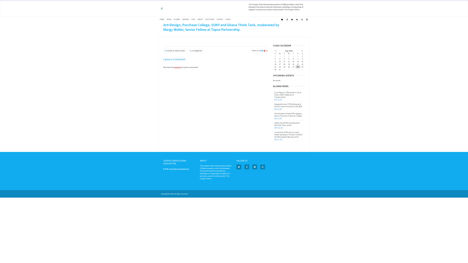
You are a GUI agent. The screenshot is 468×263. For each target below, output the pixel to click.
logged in (177, 67)
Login (227, 19)
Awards (185, 19)
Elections (209, 19)
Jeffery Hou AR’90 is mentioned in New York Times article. (287, 124)
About (200, 19)
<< (275, 50)
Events (220, 19)
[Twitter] (292, 19)
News (169, 19)
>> (302, 50)
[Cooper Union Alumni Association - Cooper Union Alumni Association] (162, 9)
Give (193, 19)
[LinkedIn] (297, 19)
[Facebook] (287, 19)
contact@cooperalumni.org (179, 169)
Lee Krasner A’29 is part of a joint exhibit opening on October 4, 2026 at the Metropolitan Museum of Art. (288, 134)
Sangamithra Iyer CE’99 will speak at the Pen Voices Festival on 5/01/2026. (288, 105)
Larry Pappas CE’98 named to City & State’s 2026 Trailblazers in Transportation (287, 94)
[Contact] (282, 19)
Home (162, 19)
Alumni (177, 19)
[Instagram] (302, 19)
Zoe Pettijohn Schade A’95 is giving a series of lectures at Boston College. (288, 114)
